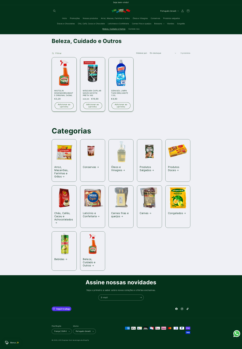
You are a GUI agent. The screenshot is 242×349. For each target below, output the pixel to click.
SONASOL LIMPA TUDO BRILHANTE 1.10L (119, 93)
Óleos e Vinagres (116, 169)
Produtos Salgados (145, 169)
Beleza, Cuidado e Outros (89, 262)
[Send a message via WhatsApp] (237, 334)
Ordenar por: (141, 53)
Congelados (175, 213)
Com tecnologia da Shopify (79, 340)
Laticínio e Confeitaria (90, 215)
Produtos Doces (173, 169)
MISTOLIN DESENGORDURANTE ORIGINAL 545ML (63, 93)
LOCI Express (63, 340)
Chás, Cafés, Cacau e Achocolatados (63, 216)
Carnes (144, 213)
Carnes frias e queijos (120, 215)
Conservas (89, 167)
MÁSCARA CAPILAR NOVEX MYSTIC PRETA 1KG (92, 93)
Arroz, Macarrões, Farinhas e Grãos (61, 172)
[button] (54, 11)
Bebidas (59, 259)
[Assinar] (141, 297)
